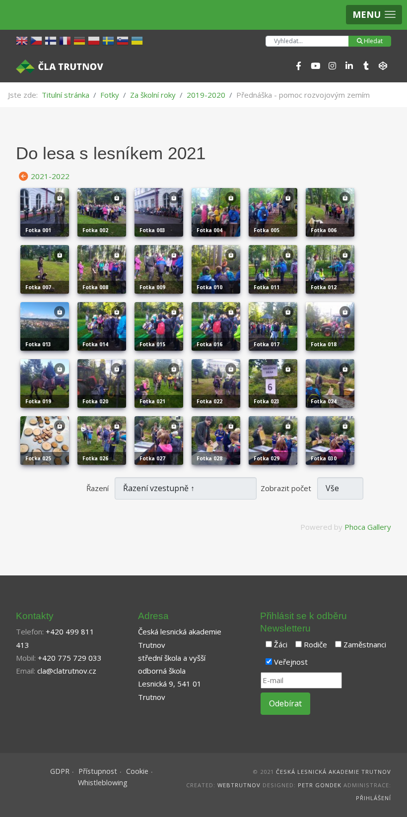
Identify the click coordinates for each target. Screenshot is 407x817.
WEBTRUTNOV (239, 785)
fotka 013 (38, 344)
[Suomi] (52, 39)
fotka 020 (95, 401)
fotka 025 (38, 458)
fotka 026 (95, 458)
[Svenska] (109, 39)
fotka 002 (95, 230)
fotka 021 (152, 401)
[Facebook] (298, 66)
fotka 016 (209, 344)
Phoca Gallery (367, 527)
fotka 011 (266, 287)
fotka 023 (266, 401)
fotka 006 (324, 230)
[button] (374, 14)
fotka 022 (209, 401)
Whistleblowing (103, 782)
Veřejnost (291, 662)
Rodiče (315, 644)
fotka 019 (38, 401)
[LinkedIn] (348, 66)
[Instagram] (332, 66)
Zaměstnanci (364, 644)
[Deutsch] (80, 39)
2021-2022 (50, 176)
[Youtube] (315, 66)
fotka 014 (95, 344)
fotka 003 (152, 230)
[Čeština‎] (37, 39)
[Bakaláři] (382, 66)
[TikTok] (365, 66)
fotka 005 (266, 230)
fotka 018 (324, 344)
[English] (23, 39)
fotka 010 (209, 287)
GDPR (59, 771)
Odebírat (285, 703)
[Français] (66, 39)
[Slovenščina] (124, 39)
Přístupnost (97, 771)
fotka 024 (324, 401)
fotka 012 (324, 287)
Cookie (137, 771)
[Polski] (95, 39)
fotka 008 (95, 287)
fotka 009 (152, 287)
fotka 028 (209, 458)
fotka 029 (266, 458)
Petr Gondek (319, 785)
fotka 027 (152, 458)
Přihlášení (373, 798)
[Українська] (138, 39)
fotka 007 (38, 287)
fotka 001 (38, 230)
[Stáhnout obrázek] (60, 200)
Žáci (280, 644)
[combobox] (307, 41)
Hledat (373, 41)
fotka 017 (266, 344)
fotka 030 (324, 458)
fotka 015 (152, 344)
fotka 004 (209, 230)
